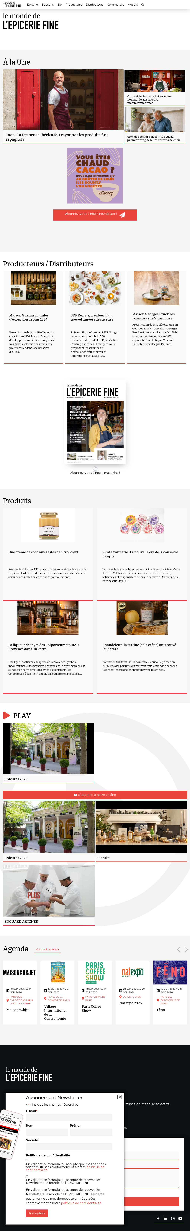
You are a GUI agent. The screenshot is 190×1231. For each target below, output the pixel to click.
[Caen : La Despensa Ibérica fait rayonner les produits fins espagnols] (63, 106)
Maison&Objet (17, 1010)
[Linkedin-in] (165, 1218)
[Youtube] (180, 1218)
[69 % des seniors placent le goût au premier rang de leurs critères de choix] (155, 125)
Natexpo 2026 (130, 1003)
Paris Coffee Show (91, 1009)
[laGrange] (95, 175)
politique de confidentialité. (81, 1203)
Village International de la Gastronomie (55, 1013)
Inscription (37, 1213)
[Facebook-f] (158, 1218)
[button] (142, 5)
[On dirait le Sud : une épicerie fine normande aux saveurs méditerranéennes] (155, 88)
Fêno (161, 1010)
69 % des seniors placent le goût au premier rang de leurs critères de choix (153, 138)
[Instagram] (173, 1218)
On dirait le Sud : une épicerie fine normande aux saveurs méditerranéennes (149, 100)
